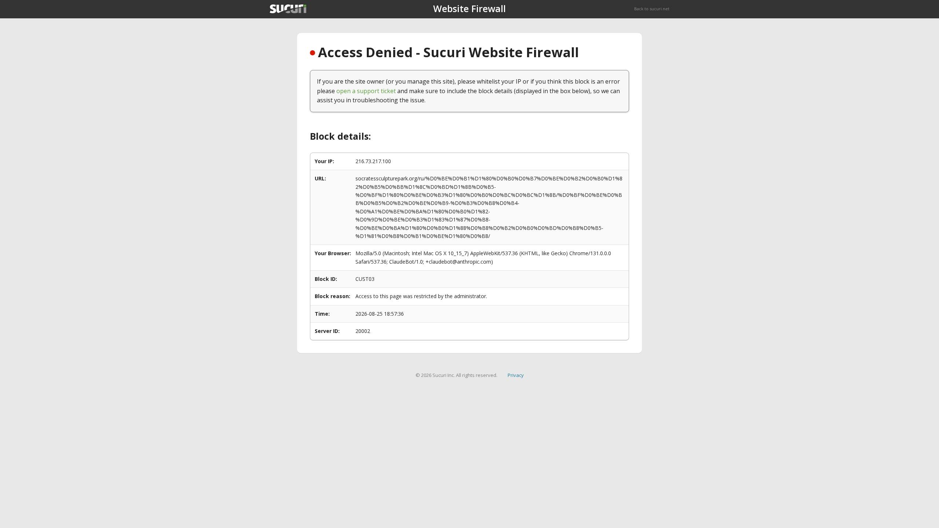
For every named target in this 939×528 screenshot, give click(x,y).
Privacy (516, 375)
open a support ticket (366, 91)
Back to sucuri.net (651, 8)
